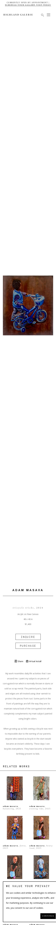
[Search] (42, 15)
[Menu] (48, 14)
